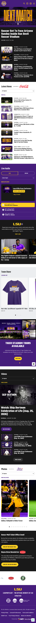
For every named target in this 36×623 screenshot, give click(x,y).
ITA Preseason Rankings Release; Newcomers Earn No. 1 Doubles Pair (23, 149)
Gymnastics (17, 114)
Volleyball (17, 54)
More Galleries (5, 477)
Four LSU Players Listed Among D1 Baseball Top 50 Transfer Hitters (23, 50)
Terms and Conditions (28, 612)
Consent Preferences (15, 612)
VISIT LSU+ (18, 234)
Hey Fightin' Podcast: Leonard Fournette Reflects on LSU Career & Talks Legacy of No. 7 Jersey (14, 258)
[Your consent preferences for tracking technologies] (33, 620)
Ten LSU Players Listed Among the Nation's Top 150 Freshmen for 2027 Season (23, 68)
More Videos (4, 382)
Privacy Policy (4, 612)
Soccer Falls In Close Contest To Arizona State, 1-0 (22, 101)
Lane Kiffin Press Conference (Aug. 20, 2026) (23, 452)
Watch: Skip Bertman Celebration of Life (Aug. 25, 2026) (17, 411)
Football (16, 73)
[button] (9, 526)
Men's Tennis (17, 146)
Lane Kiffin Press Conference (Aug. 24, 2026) (23, 437)
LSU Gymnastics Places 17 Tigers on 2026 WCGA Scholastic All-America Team (23, 118)
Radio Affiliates (5, 182)
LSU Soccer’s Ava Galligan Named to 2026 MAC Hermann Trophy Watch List (24, 157)
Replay (26, 173)
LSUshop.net (4, 275)
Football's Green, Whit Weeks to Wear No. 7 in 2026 (24, 125)
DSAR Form (4, 615)
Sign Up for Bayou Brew (10, 565)
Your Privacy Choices (14, 615)
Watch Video (6, 429)
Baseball (16, 47)
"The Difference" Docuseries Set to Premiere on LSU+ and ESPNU (23, 76)
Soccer (3, 40)
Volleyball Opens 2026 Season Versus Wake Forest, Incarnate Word (24, 109)
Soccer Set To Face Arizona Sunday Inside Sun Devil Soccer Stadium (17, 34)
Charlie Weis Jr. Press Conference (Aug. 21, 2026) (22, 445)
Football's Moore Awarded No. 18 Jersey (22, 133)
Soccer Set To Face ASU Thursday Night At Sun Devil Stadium (23, 141)
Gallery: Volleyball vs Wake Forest (12, 521)
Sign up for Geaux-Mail (9, 547)
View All (3, 95)
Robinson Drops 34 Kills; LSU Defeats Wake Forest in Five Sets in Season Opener (23, 58)
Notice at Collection (26, 615)
